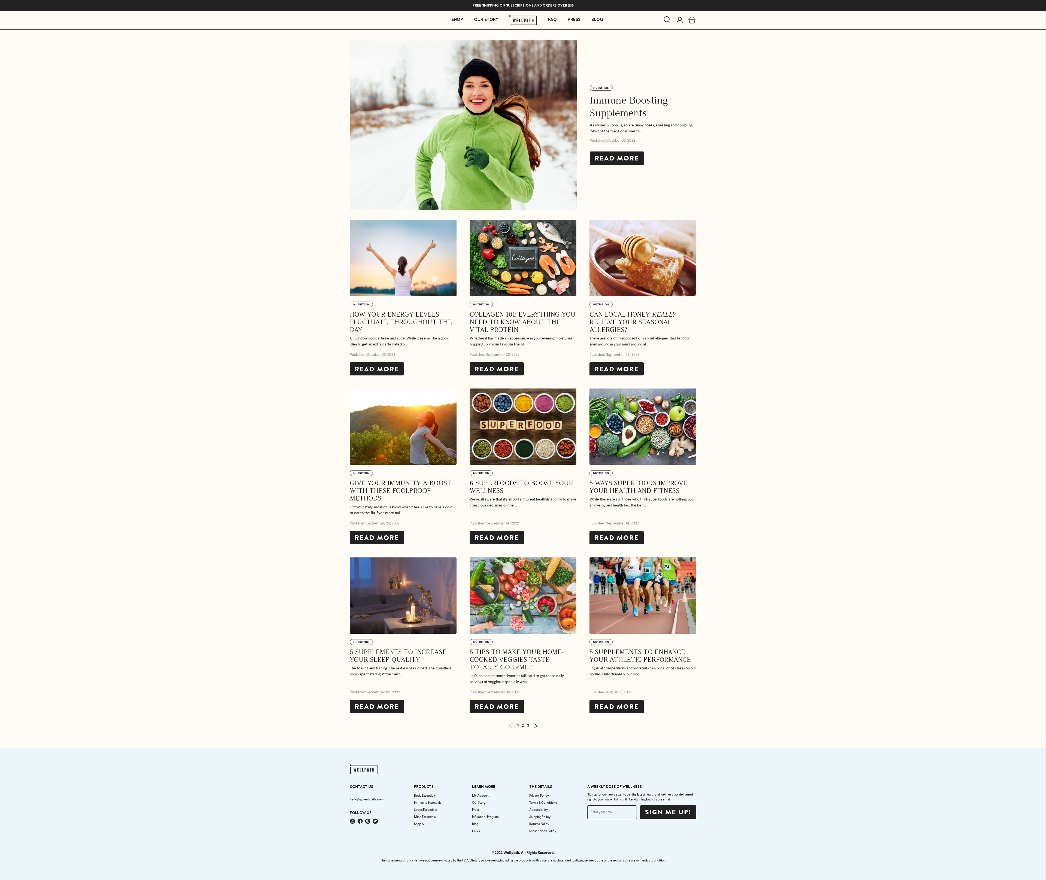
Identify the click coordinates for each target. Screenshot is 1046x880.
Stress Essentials (425, 810)
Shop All (419, 824)
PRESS (574, 19)
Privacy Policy (539, 795)
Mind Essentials (425, 817)
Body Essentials (425, 795)
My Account (480, 795)
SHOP (457, 19)
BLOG (597, 19)
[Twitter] (375, 821)
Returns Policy (539, 824)
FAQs (476, 831)
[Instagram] (352, 821)
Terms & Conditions (543, 803)
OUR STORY (486, 19)
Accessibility (538, 810)
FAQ (552, 19)
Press (475, 810)
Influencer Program (485, 817)
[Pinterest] (367, 821)
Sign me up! (668, 812)
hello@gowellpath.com (367, 799)
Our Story (478, 803)
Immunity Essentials (427, 803)
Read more (617, 158)
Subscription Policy (542, 831)
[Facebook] (360, 821)
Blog (475, 824)
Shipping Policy (540, 817)
